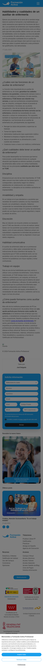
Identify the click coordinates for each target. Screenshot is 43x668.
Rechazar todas (21, 659)
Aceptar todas (21, 654)
